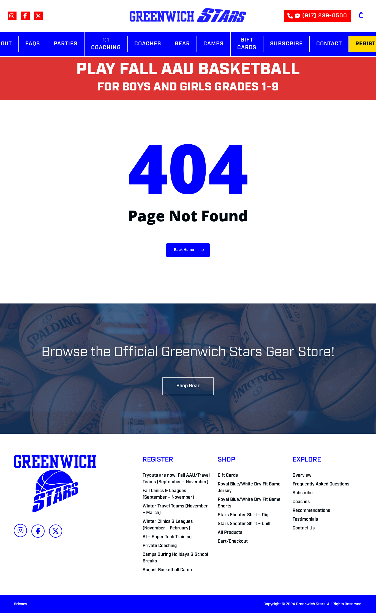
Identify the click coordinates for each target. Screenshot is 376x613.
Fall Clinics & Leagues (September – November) (168, 494)
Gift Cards (228, 475)
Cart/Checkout (233, 541)
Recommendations (311, 511)
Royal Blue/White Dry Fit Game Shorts (249, 503)
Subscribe (303, 493)
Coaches (301, 502)
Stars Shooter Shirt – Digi (243, 515)
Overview (302, 475)
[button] (188, 386)
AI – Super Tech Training (167, 537)
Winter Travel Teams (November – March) (175, 509)
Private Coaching (160, 546)
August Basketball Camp (167, 570)
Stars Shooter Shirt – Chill (244, 524)
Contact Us (304, 528)
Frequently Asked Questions (321, 484)
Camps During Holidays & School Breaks (175, 558)
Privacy (20, 604)
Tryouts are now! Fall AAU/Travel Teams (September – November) (176, 478)
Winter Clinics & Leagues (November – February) (168, 525)
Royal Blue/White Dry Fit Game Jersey (249, 487)
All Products (230, 533)
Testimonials (305, 519)
